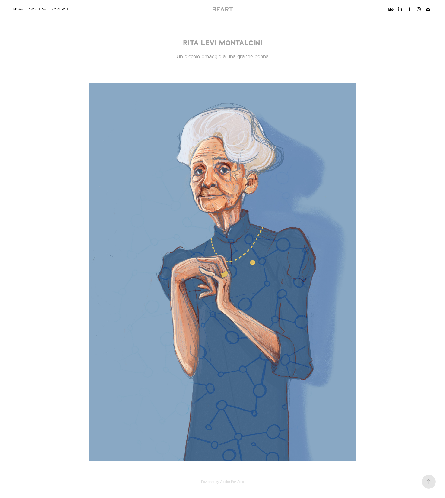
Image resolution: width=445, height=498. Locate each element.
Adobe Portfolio (232, 481)
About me (37, 9)
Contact (60, 9)
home (18, 9)
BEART (222, 9)
